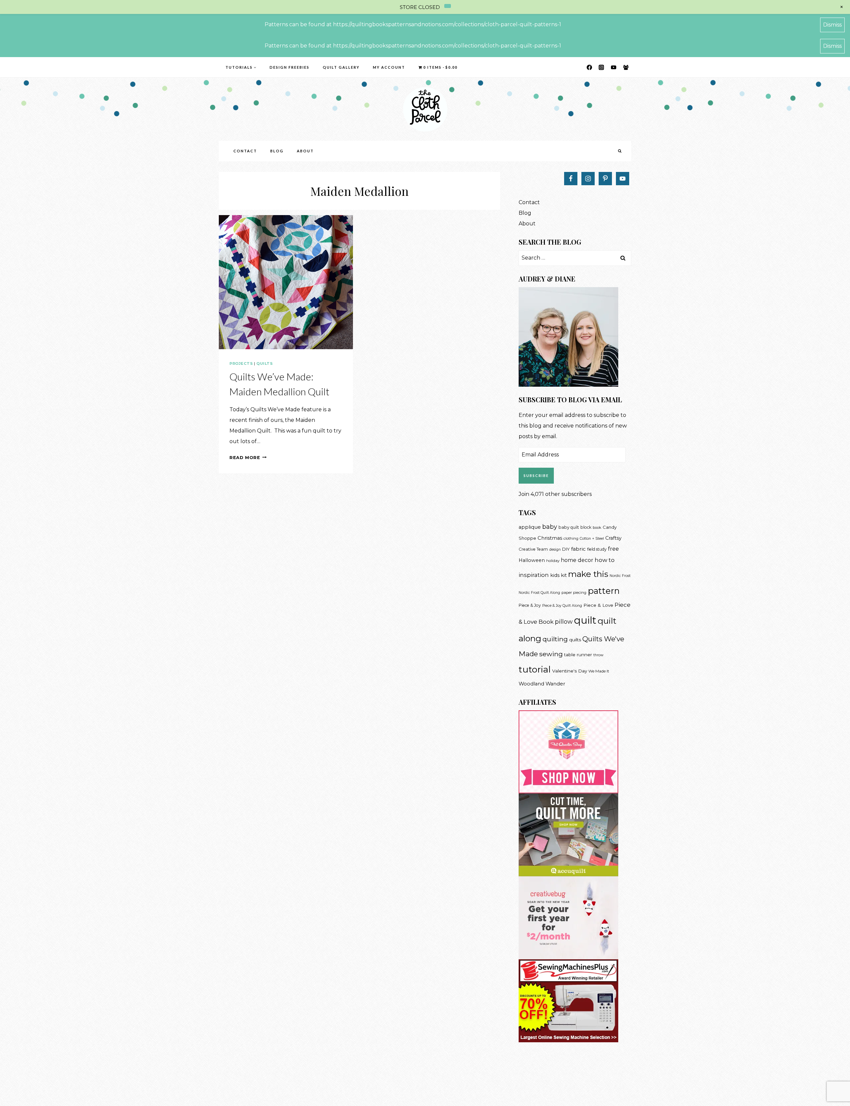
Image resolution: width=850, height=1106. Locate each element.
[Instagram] (601, 67)
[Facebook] (589, 67)
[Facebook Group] (626, 67)
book (597, 527)
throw (598, 655)
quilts (575, 639)
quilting (555, 639)
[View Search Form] (619, 151)
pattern (604, 591)
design (555, 549)
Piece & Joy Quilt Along (562, 605)
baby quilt (568, 527)
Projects (241, 363)
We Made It (598, 671)
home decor (577, 560)
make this (588, 574)
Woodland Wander (542, 684)
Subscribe (536, 475)
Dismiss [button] (832, 25)
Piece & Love (598, 605)
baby (549, 526)
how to (605, 559)
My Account (389, 67)
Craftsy (613, 538)
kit (564, 575)
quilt (585, 620)
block (585, 527)
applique (530, 527)
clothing (570, 538)
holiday (552, 560)
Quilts (264, 363)
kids (554, 575)
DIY (566, 549)
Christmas (550, 538)
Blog (277, 151)
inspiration (534, 575)
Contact (245, 151)
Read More (248, 457)
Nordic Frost (620, 576)
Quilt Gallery (341, 67)
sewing (551, 654)
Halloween (532, 560)
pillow (564, 621)
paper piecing (573, 592)
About (305, 151)
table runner (578, 654)
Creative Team (533, 549)
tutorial (535, 669)
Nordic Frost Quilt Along (539, 593)
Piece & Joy (530, 605)
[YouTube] (613, 67)
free (613, 548)
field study (597, 549)
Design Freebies (289, 67)
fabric (578, 549)
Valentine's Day (569, 670)
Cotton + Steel (592, 538)
